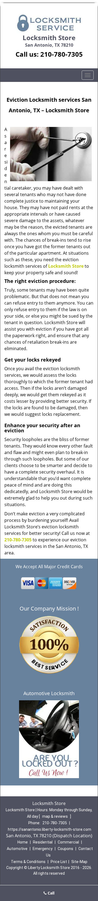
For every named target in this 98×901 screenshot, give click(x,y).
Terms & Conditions (28, 862)
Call (50, 893)
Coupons (65, 848)
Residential (43, 842)
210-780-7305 (61, 54)
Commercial (68, 842)
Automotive (17, 848)
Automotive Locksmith (49, 693)
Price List (59, 862)
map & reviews (55, 816)
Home (22, 842)
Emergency (43, 848)
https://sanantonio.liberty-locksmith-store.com (49, 829)
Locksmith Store (66, 266)
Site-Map (79, 862)
